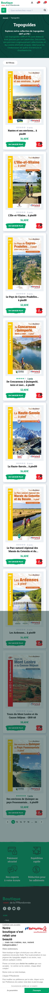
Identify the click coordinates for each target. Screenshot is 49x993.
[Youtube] (14, 908)
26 (36, 822)
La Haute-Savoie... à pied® (22, 466)
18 (28, 822)
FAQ (7, 920)
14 (13, 822)
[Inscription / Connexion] (32, 3)
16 (21, 822)
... (32, 822)
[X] (9, 908)
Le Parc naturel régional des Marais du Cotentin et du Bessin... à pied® (22, 551)
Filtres (11, 62)
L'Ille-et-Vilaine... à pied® (22, 215)
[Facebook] (4, 908)
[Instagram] (18, 908)
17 (25, 822)
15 (17, 822)
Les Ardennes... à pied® (22, 632)
